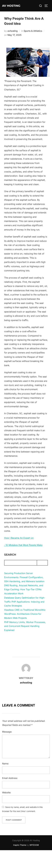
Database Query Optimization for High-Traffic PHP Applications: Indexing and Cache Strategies (24, 601)
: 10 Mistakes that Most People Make (23, 545)
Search (10, 554)
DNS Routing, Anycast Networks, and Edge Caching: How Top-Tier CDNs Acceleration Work (23, 589)
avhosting (12, 30)
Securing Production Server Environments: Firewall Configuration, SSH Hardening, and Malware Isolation (24, 577)
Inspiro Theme (19, 845)
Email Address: (10, 778)
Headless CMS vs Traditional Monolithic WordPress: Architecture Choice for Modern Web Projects (25, 613)
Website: (6, 792)
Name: (5, 763)
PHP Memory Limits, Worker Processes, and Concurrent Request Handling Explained (25, 626)
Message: (7, 731)
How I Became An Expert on (19, 537)
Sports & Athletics (33, 30)
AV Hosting (11, 5)
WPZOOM (34, 845)
